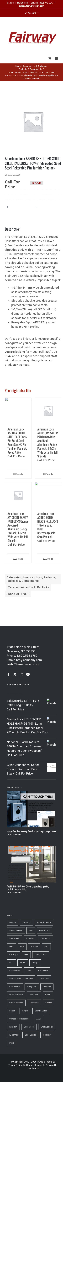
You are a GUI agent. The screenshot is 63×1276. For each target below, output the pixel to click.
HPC (11, 946)
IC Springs (13, 1035)
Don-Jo (12, 922)
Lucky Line (31, 987)
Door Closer (29, 1027)
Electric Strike (41, 1011)
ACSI (38, 1019)
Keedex (48, 1003)
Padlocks (49, 577)
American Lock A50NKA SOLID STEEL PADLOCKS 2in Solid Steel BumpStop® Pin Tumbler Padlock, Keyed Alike (17, 441)
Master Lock (44, 930)
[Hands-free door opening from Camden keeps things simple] (31, 809)
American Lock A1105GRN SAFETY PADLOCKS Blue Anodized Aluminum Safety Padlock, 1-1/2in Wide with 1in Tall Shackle (48, 442)
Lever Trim (44, 979)
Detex (11, 1043)
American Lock (32, 577)
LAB (30, 930)
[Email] (36, 207)
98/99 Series (14, 987)
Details (19, 474)
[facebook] (8, 674)
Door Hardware (14, 834)
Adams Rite (14, 938)
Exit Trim (13, 1027)
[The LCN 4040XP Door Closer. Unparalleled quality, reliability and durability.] (31, 864)
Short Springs (47, 1027)
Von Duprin (45, 938)
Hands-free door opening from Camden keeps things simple (31, 831)
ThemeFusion (15, 1065)
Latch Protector (16, 995)
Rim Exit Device (44, 922)
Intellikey (47, 1035)
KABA (29, 971)
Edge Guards (30, 1035)
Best (46, 946)
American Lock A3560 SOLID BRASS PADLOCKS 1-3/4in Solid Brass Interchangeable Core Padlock (47, 525)
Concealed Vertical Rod (19, 1019)
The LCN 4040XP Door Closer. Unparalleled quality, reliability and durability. (28, 888)
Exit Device (43, 971)
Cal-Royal (13, 954)
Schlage (34, 946)
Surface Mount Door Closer (21, 979)
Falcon (12, 1011)
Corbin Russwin (16, 1003)
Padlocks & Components (22, 580)
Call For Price (12, 183)
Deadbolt (47, 987)
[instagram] (21, 674)
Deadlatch (34, 995)
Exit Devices (14, 971)
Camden (30, 938)
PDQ (11, 962)
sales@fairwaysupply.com (31, 6)
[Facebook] (8, 207)
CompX (35, 962)
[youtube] (28, 674)
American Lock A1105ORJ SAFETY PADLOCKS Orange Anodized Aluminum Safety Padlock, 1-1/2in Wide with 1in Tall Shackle (17, 527)
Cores (47, 995)
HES (26, 954)
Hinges (25, 1011)
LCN (22, 946)
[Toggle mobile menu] (56, 58)
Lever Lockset (41, 954)
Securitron (34, 1003)
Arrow (22, 962)
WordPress (33, 1068)
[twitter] (14, 674)
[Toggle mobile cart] (49, 58)
